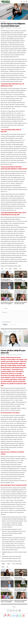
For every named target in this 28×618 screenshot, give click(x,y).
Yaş (20, 268)
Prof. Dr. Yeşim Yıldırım (17, 563)
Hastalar (3, 563)
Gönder (5, 324)
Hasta (10, 268)
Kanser (8, 563)
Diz (6, 268)
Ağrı (2, 268)
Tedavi (3, 566)
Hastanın (15, 268)
